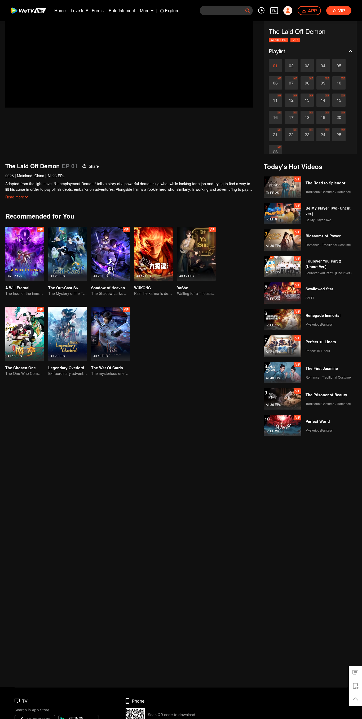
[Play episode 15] (339, 100)
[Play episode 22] (291, 134)
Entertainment (122, 10)
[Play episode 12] (291, 100)
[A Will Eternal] (24, 254)
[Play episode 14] (323, 100)
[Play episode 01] (275, 65)
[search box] (247, 10)
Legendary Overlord (66, 367)
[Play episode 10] (339, 83)
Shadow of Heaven (108, 287)
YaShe (182, 287)
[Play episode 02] (291, 65)
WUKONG (142, 287)
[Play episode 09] (323, 83)
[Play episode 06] (275, 83)
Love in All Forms (87, 10)
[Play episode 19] (323, 117)
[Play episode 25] (339, 134)
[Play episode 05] (339, 65)
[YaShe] (196, 254)
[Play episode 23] (307, 134)
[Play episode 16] (275, 117)
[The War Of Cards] (110, 334)
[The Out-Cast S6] (67, 254)
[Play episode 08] (307, 83)
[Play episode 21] (275, 134)
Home (60, 10)
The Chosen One (20, 367)
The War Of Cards (107, 367)
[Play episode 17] (291, 117)
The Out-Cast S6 (63, 287)
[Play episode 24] (323, 134)
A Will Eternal (17, 287)
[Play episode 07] (291, 83)
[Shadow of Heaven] (110, 254)
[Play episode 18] (307, 117)
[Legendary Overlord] (67, 334)
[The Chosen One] (24, 334)
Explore (172, 10)
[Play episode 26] (275, 151)
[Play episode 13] (307, 100)
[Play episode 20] (339, 117)
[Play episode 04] (323, 65)
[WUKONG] (153, 254)
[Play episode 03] (307, 65)
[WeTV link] (28, 10)
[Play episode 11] (275, 100)
